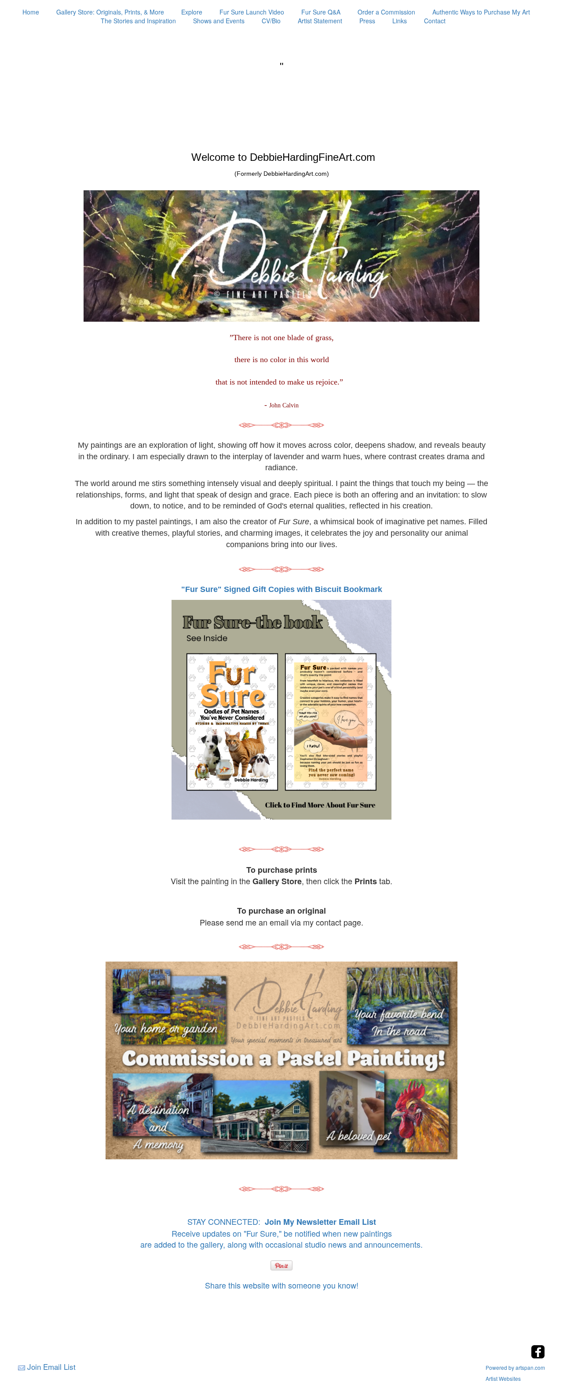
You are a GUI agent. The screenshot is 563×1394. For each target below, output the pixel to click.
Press (367, 20)
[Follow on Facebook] (538, 1355)
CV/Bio (271, 20)
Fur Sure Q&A (320, 11)
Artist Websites (503, 1378)
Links (399, 20)
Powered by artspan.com (515, 1367)
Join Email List (51, 1366)
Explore (191, 11)
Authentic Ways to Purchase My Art (481, 11)
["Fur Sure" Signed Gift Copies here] (281, 709)
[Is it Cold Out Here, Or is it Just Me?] (281, 424)
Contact (435, 20)
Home (30, 11)
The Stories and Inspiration (138, 20)
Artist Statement (320, 20)
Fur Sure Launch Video (251, 11)
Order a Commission (386, 11)
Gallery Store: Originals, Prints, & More (110, 11)
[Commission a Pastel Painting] (281, 1060)
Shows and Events (219, 20)
